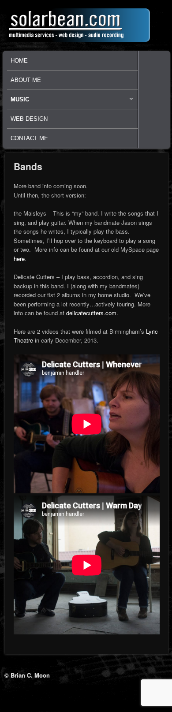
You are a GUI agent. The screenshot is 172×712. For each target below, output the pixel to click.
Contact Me (29, 138)
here (19, 258)
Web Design (29, 119)
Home (19, 60)
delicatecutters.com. (93, 313)
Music (18, 101)
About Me (26, 80)
